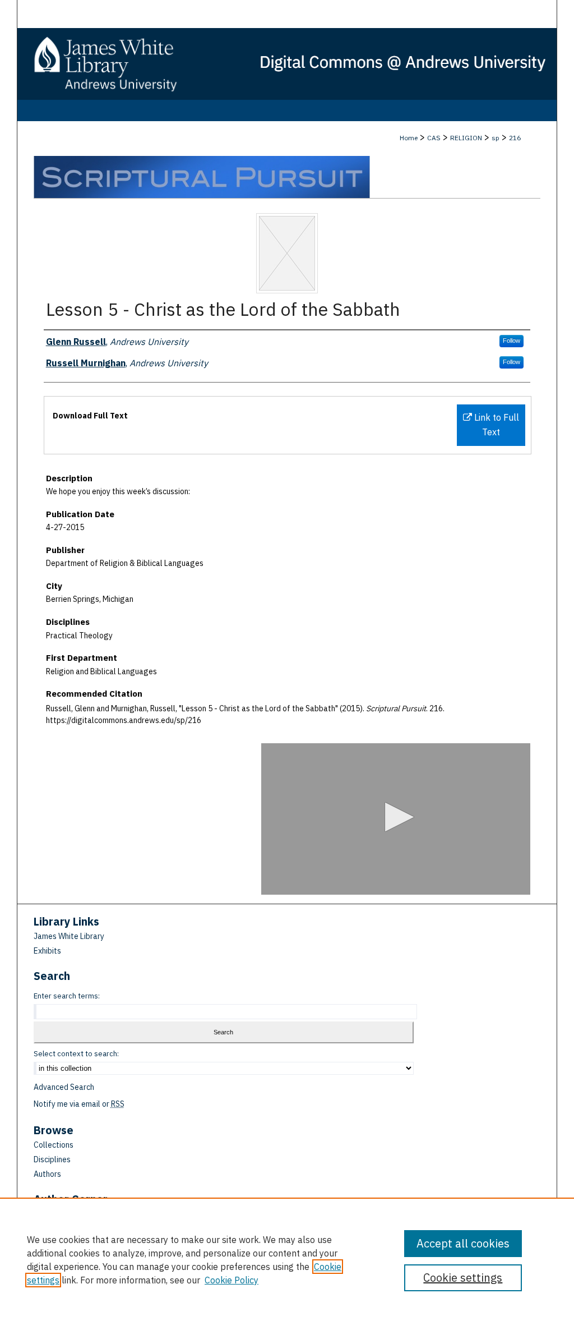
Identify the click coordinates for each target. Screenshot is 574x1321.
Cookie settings (462, 1277)
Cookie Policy (231, 1280)
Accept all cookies (463, 1243)
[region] (287, 1259)
